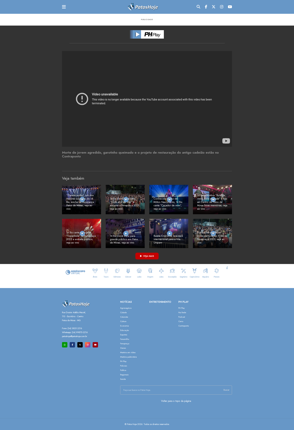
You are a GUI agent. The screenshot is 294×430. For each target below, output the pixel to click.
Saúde (123, 379)
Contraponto (183, 325)
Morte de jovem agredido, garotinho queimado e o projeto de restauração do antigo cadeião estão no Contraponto (140, 154)
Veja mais (148, 256)
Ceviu (180, 321)
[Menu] (64, 7)
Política (123, 370)
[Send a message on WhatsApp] (64, 344)
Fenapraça (124, 343)
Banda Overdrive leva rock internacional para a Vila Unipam (168, 239)
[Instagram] (221, 7)
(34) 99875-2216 (80, 332)
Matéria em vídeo (128, 352)
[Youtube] (230, 7)
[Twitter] (213, 7)
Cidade (123, 312)
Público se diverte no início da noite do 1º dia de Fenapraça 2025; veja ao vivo (212, 237)
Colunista (124, 316)
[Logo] (142, 6)
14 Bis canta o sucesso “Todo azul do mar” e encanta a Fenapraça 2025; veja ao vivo (125, 204)
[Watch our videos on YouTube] (95, 344)
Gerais (123, 348)
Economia (124, 325)
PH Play (123, 361)
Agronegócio (126, 308)
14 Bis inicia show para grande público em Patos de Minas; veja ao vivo (124, 239)
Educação (124, 330)
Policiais (123, 365)
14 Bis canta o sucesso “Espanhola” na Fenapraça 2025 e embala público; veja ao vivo (81, 237)
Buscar (227, 389)
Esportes (123, 334)
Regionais (124, 374)
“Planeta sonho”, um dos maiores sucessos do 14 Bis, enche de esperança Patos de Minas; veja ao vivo (80, 202)
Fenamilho (124, 339)
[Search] (198, 7)
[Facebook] (206, 7)
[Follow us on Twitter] (80, 344)
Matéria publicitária (128, 356)
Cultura (123, 321)
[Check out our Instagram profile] (87, 344)
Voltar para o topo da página (176, 401)
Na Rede (182, 312)
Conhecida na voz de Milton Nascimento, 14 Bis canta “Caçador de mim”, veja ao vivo (168, 204)
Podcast (181, 316)
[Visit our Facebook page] (72, 344)
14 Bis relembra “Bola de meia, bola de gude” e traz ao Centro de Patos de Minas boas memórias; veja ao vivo (212, 202)
